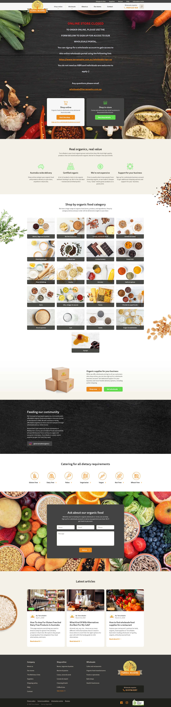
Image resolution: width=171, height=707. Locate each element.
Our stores (97, 6)
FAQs (127, 1)
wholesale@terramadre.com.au (85, 89)
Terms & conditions (43, 701)
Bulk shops (90, 679)
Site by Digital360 (46, 704)
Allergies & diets (101, 1)
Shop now (93, 389)
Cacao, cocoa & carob (64, 675)
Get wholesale (112, 389)
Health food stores (92, 683)
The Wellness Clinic (33, 675)
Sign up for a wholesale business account (65, 122)
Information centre (138, 1)
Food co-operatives (93, 675)
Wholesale (72, 7)
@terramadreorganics (41, 444)
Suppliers (112, 1)
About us (85, 6)
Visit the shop (64, 117)
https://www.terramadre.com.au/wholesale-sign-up (85, 59)
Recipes (120, 1)
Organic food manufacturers (96, 670)
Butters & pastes (62, 670)
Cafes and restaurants (93, 666)
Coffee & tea (61, 687)
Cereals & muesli (62, 679)
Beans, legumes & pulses (65, 666)
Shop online (58, 7)
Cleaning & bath (62, 683)
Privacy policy (31, 701)
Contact (110, 6)
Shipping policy (32, 683)
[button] (58, 6)
